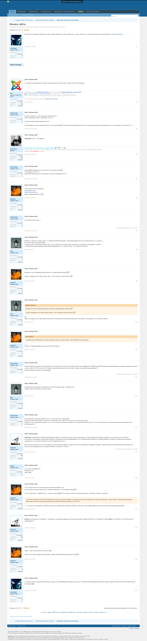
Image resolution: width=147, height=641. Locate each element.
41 (22, 258)
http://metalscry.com (30, 190)
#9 (137, 281)
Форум (12, 11)
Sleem (12, 466)
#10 (136, 322)
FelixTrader (14, 113)
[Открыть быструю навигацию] (136, 20)
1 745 (21, 102)
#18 (136, 528)
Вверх (134, 626)
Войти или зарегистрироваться (72, 1)
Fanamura (13, 149)
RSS (138, 626)
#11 (136, 349)
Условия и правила (134, 628)
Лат (25, 102)
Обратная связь (116, 626)
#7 (137, 231)
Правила (80, 11)
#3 (137, 128)
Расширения (22, 11)
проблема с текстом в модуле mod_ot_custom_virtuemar (86, 612)
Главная (129, 626)
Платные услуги (46, 11)
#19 (136, 559)
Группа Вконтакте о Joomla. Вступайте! (39, 93)
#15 (136, 452)
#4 (137, 154)
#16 (136, 477)
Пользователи (33, 11)
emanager (56, 27)
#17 (136, 509)
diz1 (11, 251)
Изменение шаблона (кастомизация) (29, 27)
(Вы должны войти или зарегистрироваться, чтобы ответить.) (121, 608)
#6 (137, 197)
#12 (136, 377)
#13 (136, 396)
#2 (137, 102)
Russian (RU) (12, 626)
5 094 (21, 156)
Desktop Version (21, 626)
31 (22, 473)
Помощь (123, 626)
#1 (137, 46)
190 (22, 455)
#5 (137, 178)
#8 (137, 249)
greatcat (12, 199)
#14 (136, 427)
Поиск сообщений (14, 15)
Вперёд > (26, 30)
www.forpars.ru (119, 34)
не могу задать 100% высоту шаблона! (54, 612)
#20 (136, 590)
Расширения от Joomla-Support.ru (64, 11)
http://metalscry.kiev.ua (31, 192)
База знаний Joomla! (93, 11)
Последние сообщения (27, 15)
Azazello (13, 447)
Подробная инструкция (51, 98)
